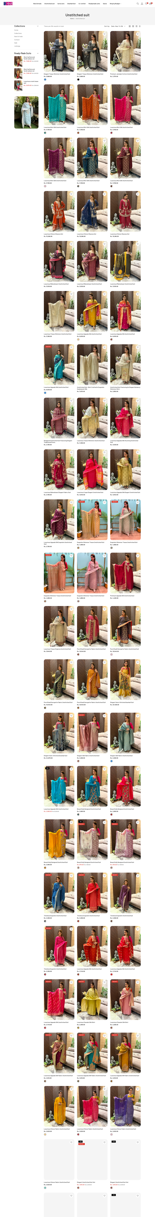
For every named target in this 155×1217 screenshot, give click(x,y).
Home (72, 18)
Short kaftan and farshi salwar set (29, 58)
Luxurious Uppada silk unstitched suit (89, 334)
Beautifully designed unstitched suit (89, 809)
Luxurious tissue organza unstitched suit (57, 649)
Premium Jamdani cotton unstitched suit (123, 74)
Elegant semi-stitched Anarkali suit (122, 702)
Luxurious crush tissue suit (31, 82)
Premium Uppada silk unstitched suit (122, 596)
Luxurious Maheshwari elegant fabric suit (57, 492)
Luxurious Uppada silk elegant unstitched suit (125, 492)
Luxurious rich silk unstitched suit (55, 127)
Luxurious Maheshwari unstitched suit (56, 284)
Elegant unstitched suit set (86, 1182)
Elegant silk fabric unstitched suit (88, 755)
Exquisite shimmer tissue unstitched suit (90, 542)
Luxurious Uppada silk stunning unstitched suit (124, 441)
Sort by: (107, 26)
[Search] (138, 4)
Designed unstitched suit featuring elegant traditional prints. (58, 441)
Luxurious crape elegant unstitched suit (90, 492)
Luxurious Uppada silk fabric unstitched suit (58, 1075)
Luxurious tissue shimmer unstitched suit (57, 334)
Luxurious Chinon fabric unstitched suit (57, 1129)
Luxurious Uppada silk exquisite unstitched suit (58, 543)
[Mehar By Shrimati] (8, 3)
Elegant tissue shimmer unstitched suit (57, 74)
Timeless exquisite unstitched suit (55, 915)
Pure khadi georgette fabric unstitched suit (91, 649)
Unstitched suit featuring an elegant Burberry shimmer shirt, (125, 388)
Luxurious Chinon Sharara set (53, 234)
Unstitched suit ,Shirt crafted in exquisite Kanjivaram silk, (90, 388)
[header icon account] (142, 4)
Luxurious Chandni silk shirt (86, 1022)
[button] (71, 34)
